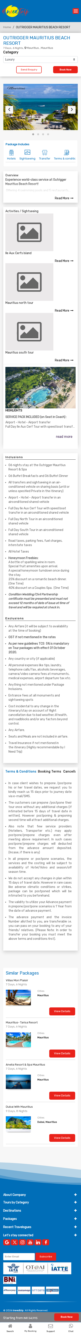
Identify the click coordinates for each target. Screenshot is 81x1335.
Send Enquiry (29, 69)
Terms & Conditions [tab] (21, 771)
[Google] (6, 1242)
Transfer (44, 158)
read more (64, 437)
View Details (62, 1011)
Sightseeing (27, 158)
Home (7, 27)
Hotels (11, 158)
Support (50, 1331)
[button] (33, 134)
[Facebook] (45, 1242)
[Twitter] (14, 1242)
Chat (70, 1331)
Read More (62, 198)
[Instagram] (22, 1242)
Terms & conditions (66, 158)
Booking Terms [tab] (49, 771)
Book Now (65, 69)
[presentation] (9, 110)
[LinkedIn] (37, 1242)
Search (10, 1331)
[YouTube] (30, 1242)
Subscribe (46, 1256)
